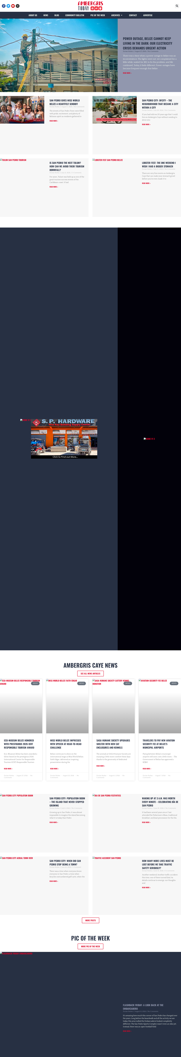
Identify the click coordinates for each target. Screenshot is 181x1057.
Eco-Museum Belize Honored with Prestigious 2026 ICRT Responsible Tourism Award (19, 744)
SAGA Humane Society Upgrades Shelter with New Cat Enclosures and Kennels (113, 744)
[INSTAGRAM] (17, 6)
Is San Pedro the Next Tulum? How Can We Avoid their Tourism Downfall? (67, 166)
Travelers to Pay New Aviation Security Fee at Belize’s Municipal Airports (159, 744)
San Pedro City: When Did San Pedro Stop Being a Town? (65, 862)
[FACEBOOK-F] (4, 6)
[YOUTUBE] (13, 6)
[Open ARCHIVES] (122, 15)
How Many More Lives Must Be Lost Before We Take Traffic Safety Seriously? (158, 864)
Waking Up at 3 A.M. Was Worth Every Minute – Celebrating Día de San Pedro (160, 802)
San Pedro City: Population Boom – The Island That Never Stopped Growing (67, 802)
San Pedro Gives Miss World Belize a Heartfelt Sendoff (65, 102)
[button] (177, 6)
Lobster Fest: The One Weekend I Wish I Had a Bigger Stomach (159, 164)
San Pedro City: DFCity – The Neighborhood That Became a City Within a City (160, 104)
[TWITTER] (8, 6)
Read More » (127, 73)
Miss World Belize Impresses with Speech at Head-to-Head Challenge (65, 744)
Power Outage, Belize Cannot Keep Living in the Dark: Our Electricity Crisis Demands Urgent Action (147, 43)
